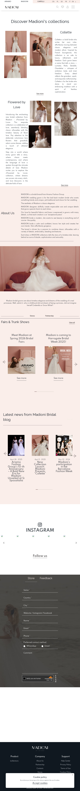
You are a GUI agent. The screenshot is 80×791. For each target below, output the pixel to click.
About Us (40, 761)
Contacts (40, 768)
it (69, 1)
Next (76, 363)
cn (53, 1)
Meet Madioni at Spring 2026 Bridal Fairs (21, 338)
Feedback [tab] (46, 578)
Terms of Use (66, 768)
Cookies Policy (65, 772)
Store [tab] (31, 578)
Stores (40, 772)
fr (66, 1)
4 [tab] (47, 489)
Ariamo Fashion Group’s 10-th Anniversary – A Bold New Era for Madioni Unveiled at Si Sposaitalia (16, 471)
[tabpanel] (21, 357)
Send (55, 677)
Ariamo (8, 1)
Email (47, 646)
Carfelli (40, 1)
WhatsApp (31, 646)
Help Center (65, 761)
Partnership (40, 765)
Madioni (24, 1)
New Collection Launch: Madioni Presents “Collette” (40, 468)
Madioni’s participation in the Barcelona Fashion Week (64, 467)
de (62, 1)
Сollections (14, 761)
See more (21, 378)
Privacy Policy (65, 765)
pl (57, 1)
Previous (4, 363)
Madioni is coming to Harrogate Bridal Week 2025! (58, 338)
